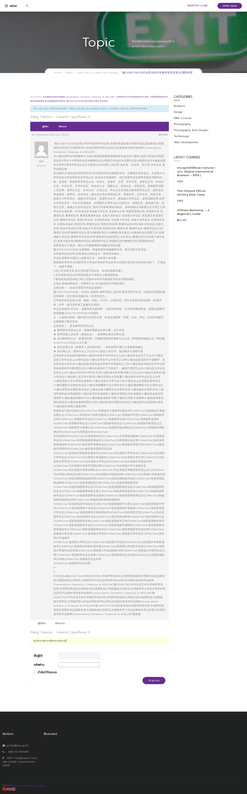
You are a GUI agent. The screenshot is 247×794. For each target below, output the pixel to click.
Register (193, 5)
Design (178, 112)
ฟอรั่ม (69, 73)
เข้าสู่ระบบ (153, 680)
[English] (9, 789)
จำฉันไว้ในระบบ (47, 672)
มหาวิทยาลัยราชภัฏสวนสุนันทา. (30, 786)
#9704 (163, 135)
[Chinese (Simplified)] (5, 789)
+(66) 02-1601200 (18, 752)
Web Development (186, 142)
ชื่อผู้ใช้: (38, 656)
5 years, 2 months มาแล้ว (112, 108)
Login (204, 5)
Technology (181, 136)
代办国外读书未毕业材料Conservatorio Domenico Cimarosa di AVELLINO (79, 96)
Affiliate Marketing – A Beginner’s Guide (193, 212)
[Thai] (13, 789)
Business (179, 106)
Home (58, 73)
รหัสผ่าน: (39, 665)
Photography (182, 124)
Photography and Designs (191, 130)
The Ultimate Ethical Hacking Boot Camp (191, 193)
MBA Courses (183, 118)
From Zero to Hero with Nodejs (97, 73)
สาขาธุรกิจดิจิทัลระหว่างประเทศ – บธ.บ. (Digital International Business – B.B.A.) (197, 171)
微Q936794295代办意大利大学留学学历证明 (87, 101)
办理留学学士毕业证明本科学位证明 (132, 96)
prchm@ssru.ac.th (17, 745)
